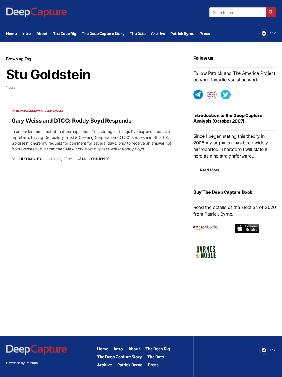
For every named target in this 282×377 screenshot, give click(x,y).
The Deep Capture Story (119, 356)
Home (102, 348)
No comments (95, 159)
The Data (155, 356)
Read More (209, 170)
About (134, 348)
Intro (118, 348)
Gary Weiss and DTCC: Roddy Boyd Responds (71, 120)
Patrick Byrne (129, 364)
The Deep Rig (157, 348)
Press (153, 364)
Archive (104, 364)
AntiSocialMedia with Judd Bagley (37, 110)
